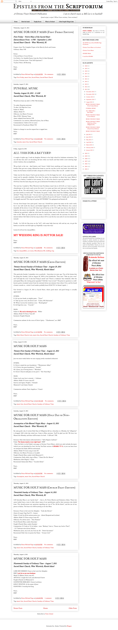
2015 (86, 79)
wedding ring (50, 251)
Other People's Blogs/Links (66, 22)
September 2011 (90, 99)
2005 (86, 166)
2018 (86, 71)
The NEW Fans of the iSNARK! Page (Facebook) (92, 43)
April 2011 (89, 142)
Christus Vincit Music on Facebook (92, 47)
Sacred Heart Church (46, 77)
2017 (86, 74)
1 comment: (48, 598)
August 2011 (89, 102)
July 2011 (88, 134)
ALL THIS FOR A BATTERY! (32, 153)
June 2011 (88, 137)
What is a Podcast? (50, 22)
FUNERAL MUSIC (26, 88)
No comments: (49, 74)
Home (15, 22)
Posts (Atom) (49, 614)
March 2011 (89, 145)
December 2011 (90, 92)
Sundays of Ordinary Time (62, 335)
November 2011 (90, 94)
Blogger (69, 626)
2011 (86, 89)
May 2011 (88, 140)
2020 (86, 66)
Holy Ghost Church (23, 335)
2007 (86, 161)
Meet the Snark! (25, 22)
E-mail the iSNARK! (88, 56)
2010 (86, 153)
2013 (86, 84)
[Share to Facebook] (63, 74)
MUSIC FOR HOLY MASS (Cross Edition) (40, 262)
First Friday (20, 77)
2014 (86, 81)
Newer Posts (18, 608)
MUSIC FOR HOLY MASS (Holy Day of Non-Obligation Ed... (93, 123)
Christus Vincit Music (88, 50)
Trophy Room (37, 22)
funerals (19, 142)
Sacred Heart (35, 77)
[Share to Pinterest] (65, 74)
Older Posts (73, 608)
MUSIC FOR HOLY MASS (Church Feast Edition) (44, 487)
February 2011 (90, 147)
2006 (86, 164)
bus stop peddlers (22, 251)
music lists (28, 77)
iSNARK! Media (87, 53)
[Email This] (58, 74)
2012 (86, 87)
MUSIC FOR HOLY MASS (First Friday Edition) (44, 32)
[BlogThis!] (59, 74)
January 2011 (89, 150)
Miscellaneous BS (39, 251)
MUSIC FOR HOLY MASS (30, 346)
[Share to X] (61, 74)
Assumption (20, 476)
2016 (86, 76)
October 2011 (89, 97)
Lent (31, 335)
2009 (86, 156)
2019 (86, 68)
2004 (86, 169)
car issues (31, 251)
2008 (86, 158)
